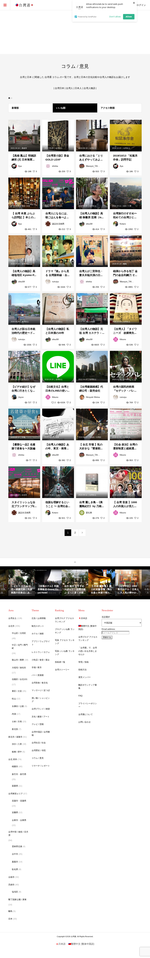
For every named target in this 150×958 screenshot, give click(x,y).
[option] (21, 583)
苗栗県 (15, 786)
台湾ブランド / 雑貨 (41, 709)
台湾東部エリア (15, 793)
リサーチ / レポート (41, 766)
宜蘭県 (15, 812)
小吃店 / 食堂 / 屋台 (41, 660)
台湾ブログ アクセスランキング (64, 620)
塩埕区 (15, 892)
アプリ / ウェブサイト (41, 643)
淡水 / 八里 (17, 744)
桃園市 (15, 766)
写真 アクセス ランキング (65, 642)
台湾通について (85, 714)
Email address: (108, 629)
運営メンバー (84, 677)
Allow (129, 16)
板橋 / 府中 (17, 752)
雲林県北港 (17, 846)
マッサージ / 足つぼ (41, 690)
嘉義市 (15, 862)
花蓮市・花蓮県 (19, 801)
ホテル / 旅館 (38, 633)
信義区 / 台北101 (19, 679)
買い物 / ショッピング (41, 699)
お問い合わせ (84, 722)
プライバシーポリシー (87, 705)
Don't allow (115, 16)
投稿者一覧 (60, 662)
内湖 (14, 714)
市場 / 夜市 (37, 667)
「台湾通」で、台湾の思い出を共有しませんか (87, 651)
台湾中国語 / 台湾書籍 (41, 733)
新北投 (15, 729)
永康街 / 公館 (18, 706)
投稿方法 (82, 669)
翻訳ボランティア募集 (87, 686)
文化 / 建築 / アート (41, 716)
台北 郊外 (12, 759)
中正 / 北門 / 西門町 (20, 646)
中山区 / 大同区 (19, 633)
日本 (10, 919)
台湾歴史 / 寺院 (39, 750)
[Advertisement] (75, 32)
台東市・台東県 (19, 820)
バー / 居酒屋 (38, 675)
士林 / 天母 (17, 721)
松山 (14, 698)
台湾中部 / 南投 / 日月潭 (18, 833)
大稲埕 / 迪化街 (19, 667)
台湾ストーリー (62, 669)
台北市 (11, 626)
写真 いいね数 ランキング (65, 652)
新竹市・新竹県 (19, 774)
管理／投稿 (83, 662)
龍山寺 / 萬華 (18, 660)
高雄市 (11, 884)
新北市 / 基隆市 (15, 737)
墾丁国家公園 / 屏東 (17, 899)
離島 (10, 911)
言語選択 (106, 617)
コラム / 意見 (38, 758)
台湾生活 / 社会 (39, 743)
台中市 (15, 854)
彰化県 (15, 869)
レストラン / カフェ (41, 652)
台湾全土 (12, 618)
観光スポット (38, 626)
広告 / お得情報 (39, 618)
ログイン (141, 5)
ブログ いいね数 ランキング (65, 631)
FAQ (80, 696)
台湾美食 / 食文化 (40, 683)
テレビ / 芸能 (38, 724)
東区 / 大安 (17, 691)
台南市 (11, 877)
